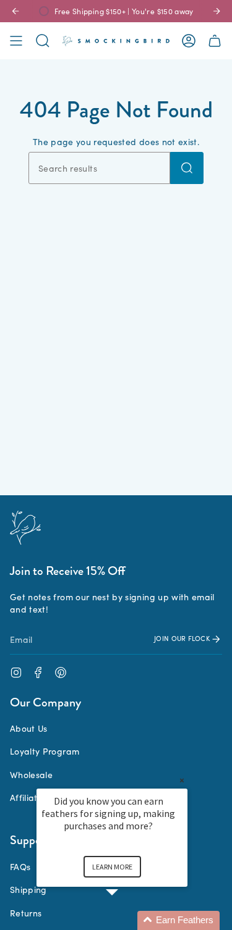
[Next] (216, 11)
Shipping (28, 889)
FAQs (20, 866)
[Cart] (215, 41)
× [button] (181, 780)
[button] (127, 920)
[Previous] (15, 11)
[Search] (187, 168)
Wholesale (31, 774)
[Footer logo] (25, 528)
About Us (29, 728)
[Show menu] (16, 41)
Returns (25, 913)
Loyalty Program (44, 751)
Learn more (112, 866)
